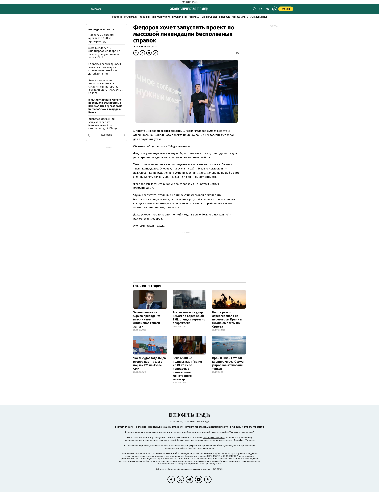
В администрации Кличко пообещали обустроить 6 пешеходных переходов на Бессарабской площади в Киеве (105, 106)
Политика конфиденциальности (165, 427)
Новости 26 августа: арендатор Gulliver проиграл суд (101, 38)
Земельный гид (258, 17)
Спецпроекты (209, 17)
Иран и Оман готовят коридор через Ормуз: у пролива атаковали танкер (228, 363)
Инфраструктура (161, 17)
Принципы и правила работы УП (247, 427)
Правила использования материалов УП (206, 427)
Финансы (194, 17)
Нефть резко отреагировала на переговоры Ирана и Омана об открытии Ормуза (227, 319)
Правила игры (179, 17)
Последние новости (101, 29)
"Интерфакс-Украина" (214, 437)
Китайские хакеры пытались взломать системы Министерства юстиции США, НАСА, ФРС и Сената (105, 87)
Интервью (224, 17)
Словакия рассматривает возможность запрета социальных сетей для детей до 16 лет (104, 68)
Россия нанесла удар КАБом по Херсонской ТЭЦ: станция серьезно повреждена (189, 318)
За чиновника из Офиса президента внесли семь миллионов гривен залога (146, 319)
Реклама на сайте (124, 427)
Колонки (145, 17)
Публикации (130, 17)
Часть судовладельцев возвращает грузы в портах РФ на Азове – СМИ (149, 363)
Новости (117, 17)
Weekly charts (240, 17)
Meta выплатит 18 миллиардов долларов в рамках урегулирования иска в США (104, 52)
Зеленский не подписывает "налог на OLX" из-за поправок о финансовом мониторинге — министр (187, 368)
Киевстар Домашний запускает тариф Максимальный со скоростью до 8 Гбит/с (103, 123)
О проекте (141, 427)
